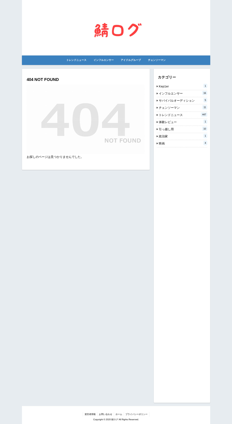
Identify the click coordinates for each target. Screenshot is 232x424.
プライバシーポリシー (136, 414)
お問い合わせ (105, 414)
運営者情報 (90, 414)
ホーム (119, 414)
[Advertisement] (182, 273)
